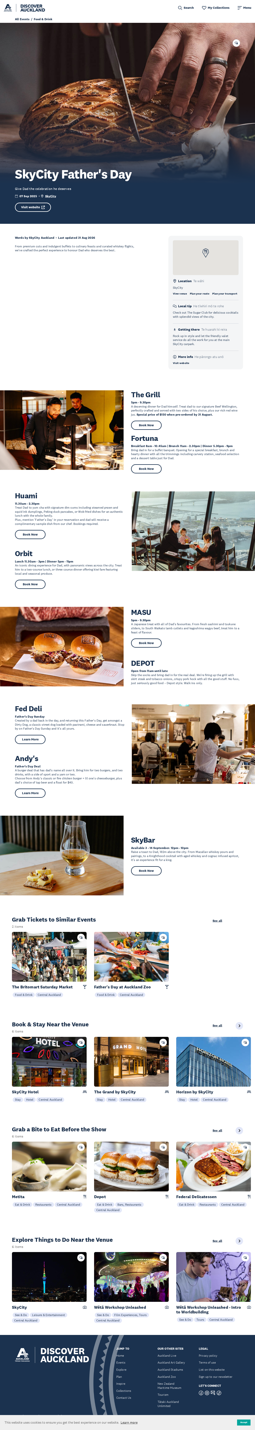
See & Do (21, 1315)
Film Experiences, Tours (130, 1315)
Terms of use (207, 1363)
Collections (123, 1391)
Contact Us (123, 1398)
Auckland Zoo (167, 1377)
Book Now (146, 425)
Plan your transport (224, 293)
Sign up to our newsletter (215, 1377)
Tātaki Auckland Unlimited (168, 1404)
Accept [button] (243, 1422)
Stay (18, 1099)
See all (217, 920)
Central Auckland (49, 995)
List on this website (212, 1370)
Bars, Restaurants (129, 1204)
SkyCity (50, 196)
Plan (119, 1377)
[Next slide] (239, 1026)
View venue (180, 293)
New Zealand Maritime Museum (169, 1386)
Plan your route (199, 293)
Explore (121, 1370)
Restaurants (43, 1204)
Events (120, 1363)
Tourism (163, 1395)
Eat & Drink (22, 1204)
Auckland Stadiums (170, 1370)
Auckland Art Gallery (171, 1363)
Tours (200, 1319)
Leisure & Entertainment (48, 1315)
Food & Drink (23, 995)
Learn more (129, 1422)
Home (120, 1356)
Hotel (30, 1099)
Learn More (30, 739)
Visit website (30, 207)
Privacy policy (208, 1356)
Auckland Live (167, 1356)
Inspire (120, 1384)
